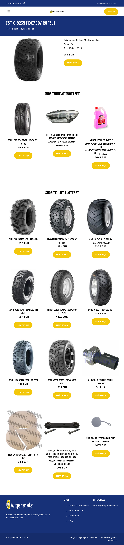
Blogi (70, 520)
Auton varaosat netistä (78, 505)
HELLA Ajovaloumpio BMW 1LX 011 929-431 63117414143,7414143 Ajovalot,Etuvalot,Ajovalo (62, 138)
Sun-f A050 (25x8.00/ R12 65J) (23, 239)
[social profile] (24, 3)
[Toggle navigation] (9, 11)
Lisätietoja (73, 63)
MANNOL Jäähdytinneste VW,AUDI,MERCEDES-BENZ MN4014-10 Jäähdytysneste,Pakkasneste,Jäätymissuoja (100, 147)
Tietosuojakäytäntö (108, 537)
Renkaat (79, 40)
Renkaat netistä (75, 510)
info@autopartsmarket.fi (106, 3)
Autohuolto (73, 515)
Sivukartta (112, 540)
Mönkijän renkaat (92, 40)
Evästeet (93, 537)
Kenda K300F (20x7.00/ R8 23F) (23, 380)
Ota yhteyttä (82, 537)
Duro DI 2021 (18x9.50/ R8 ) (100, 309)
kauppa (111, 11)
